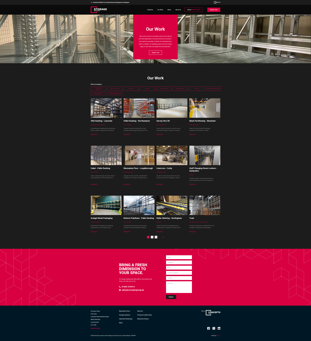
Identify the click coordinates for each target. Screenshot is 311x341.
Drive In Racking (98, 93)
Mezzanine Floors (180, 88)
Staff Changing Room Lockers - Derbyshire (203, 169)
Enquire (171, 297)
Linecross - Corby (164, 168)
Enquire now (214, 10)
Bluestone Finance (143, 319)
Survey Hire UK (163, 121)
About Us (178, 10)
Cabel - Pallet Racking (100, 168)
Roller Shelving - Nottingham (169, 218)
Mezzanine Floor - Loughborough (138, 168)
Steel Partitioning (114, 88)
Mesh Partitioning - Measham (202, 121)
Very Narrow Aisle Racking (98, 88)
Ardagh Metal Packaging (101, 218)
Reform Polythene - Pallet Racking (139, 218)
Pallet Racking (163, 88)
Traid (191, 218)
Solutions (150, 10)
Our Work (160, 10)
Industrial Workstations (212, 88)
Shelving (147, 88)
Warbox (218, 335)
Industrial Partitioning (125, 319)
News (169, 10)
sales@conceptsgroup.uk (133, 290)
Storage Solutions (124, 315)
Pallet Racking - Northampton (137, 121)
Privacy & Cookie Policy (144, 315)
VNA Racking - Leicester (101, 121)
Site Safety (131, 88)
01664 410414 (193, 10)
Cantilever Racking (115, 93)
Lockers (196, 88)
